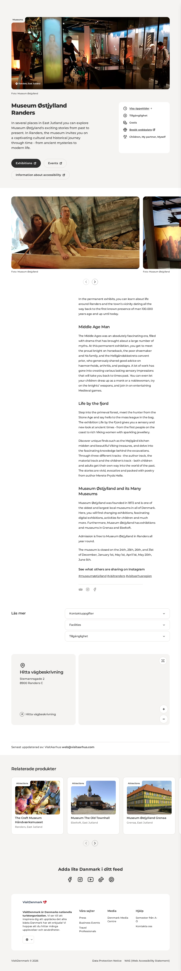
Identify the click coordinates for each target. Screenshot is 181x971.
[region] (124, 689)
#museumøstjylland (92, 576)
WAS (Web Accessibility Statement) (147, 960)
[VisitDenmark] (35, 902)
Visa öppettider (139, 108)
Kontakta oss (144, 926)
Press (82, 917)
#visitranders (116, 576)
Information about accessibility (38, 175)
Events (53, 163)
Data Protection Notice (107, 960)
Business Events (89, 922)
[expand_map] (163, 661)
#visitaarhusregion (139, 576)
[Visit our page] (80, 879)
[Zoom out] (163, 719)
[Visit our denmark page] (70, 879)
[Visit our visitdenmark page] (90, 879)
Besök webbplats (140, 129)
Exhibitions (24, 163)
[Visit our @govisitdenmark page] (101, 879)
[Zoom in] (163, 709)
